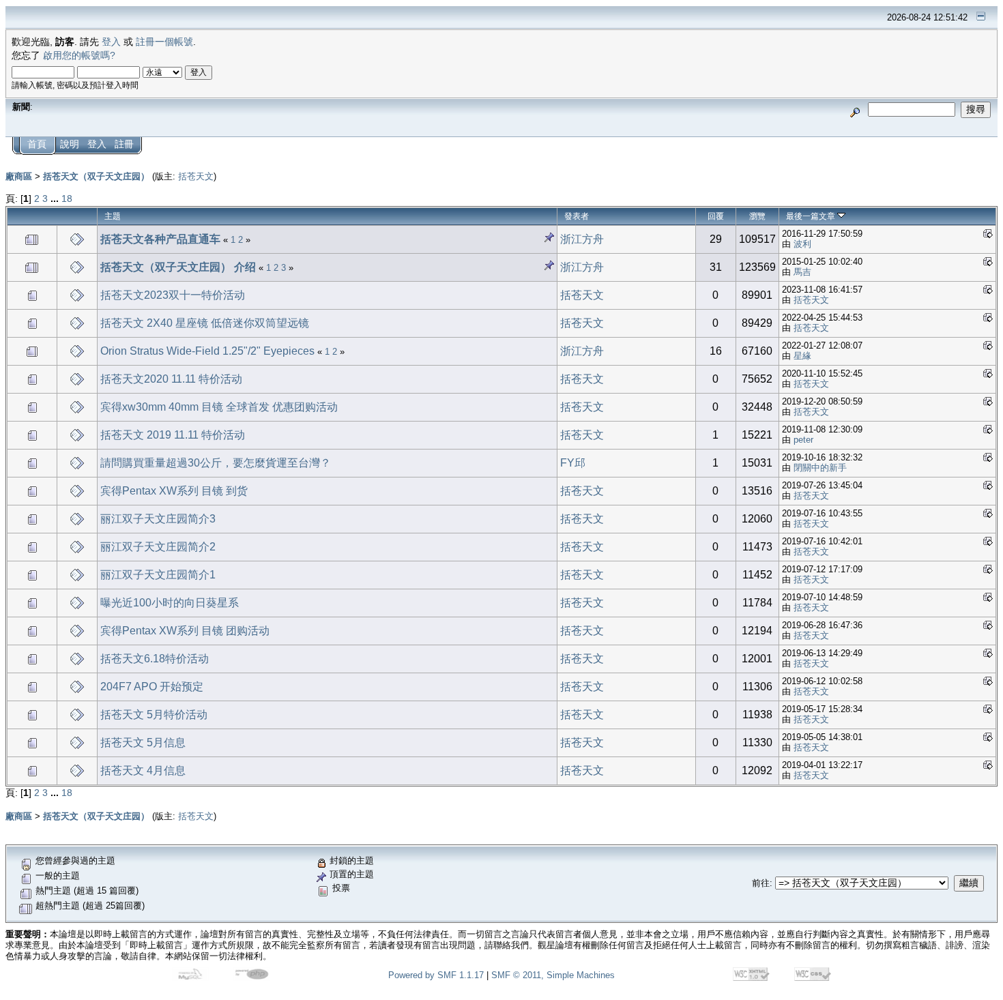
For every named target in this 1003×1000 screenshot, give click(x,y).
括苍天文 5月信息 (143, 742)
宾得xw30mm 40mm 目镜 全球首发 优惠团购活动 (219, 407)
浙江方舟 (582, 239)
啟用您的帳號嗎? (79, 55)
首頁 (36, 144)
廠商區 (18, 176)
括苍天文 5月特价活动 (153, 714)
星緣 (802, 356)
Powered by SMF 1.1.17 (436, 975)
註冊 (124, 144)
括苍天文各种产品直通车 (161, 239)
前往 (761, 883)
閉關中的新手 (820, 467)
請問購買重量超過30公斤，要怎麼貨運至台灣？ (215, 463)
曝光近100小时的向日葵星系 (169, 602)
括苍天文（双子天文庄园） (96, 176)
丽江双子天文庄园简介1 (158, 574)
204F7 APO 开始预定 (151, 686)
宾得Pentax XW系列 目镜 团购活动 (185, 630)
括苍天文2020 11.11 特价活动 (171, 379)
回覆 (716, 216)
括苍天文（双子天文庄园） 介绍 (178, 267)
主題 (112, 216)
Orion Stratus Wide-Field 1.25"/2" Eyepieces (207, 351)
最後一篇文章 (811, 216)
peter (803, 440)
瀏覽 (757, 216)
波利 (802, 244)
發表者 (576, 216)
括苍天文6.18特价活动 (154, 658)
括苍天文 (196, 176)
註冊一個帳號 (164, 42)
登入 (111, 42)
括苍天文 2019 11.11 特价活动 (172, 435)
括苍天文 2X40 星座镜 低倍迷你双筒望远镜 (204, 323)
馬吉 (802, 272)
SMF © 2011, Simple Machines (553, 975)
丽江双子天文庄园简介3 (158, 519)
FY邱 (572, 463)
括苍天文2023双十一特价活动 (172, 295)
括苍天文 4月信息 (143, 770)
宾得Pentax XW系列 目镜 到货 (174, 491)
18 (66, 199)
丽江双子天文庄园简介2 (158, 547)
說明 (69, 144)
